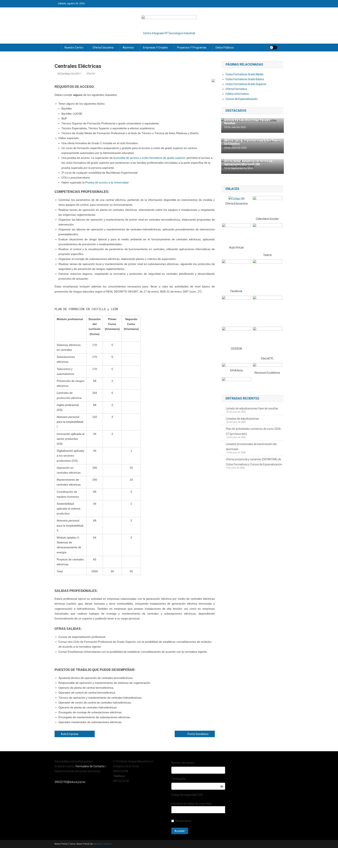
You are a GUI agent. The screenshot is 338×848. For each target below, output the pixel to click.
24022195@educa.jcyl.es (70, 781)
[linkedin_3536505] (267, 310)
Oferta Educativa (103, 47)
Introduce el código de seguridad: (191, 803)
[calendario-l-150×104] (267, 206)
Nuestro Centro (74, 47)
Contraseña (178, 778)
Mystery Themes (102, 844)
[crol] (267, 366)
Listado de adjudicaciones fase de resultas (252, 408)
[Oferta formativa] (236, 198)
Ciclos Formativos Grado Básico (245, 79)
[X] (267, 273)
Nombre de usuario (183, 762)
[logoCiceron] (236, 336)
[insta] (236, 309)
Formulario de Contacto (90, 766)
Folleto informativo (237, 93)
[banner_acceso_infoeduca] (236, 365)
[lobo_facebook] (236, 273)
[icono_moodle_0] (236, 234)
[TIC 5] (236, 382)
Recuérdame (183, 820)
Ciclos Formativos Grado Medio (244, 74)
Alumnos (128, 47)
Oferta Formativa (236, 89)
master (91, 73)
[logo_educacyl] (267, 341)
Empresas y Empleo (155, 47)
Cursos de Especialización (241, 99)
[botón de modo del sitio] (273, 47)
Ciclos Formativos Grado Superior (246, 84)
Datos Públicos (225, 47)
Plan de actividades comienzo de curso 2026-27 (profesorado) (254, 431)
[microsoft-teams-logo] (267, 237)
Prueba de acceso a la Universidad (107, 182)
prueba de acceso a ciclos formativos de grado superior (150, 157)
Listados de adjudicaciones (242, 418)
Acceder (179, 831)
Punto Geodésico (198, 734)
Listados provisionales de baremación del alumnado (251, 446)
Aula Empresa (69, 734)
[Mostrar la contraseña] (221, 786)
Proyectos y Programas (191, 47)
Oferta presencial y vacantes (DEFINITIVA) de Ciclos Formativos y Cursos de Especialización (254, 462)
